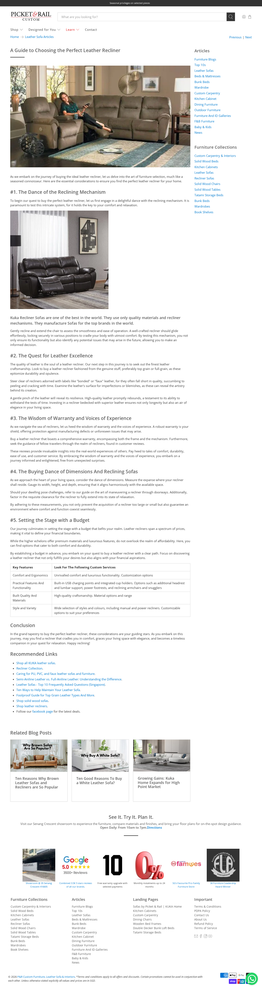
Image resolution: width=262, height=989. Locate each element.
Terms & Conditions (207, 906)
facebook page (42, 711)
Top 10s (200, 65)
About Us (200, 919)
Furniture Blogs (205, 59)
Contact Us (201, 915)
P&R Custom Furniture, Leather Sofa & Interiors (46, 977)
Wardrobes (202, 206)
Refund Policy (203, 924)
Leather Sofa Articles (39, 37)
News (198, 132)
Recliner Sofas (204, 178)
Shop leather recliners (31, 706)
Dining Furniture (206, 104)
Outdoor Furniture (207, 110)
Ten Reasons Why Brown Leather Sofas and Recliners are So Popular (37, 782)
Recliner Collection (29, 668)
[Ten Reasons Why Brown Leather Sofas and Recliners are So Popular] (38, 756)
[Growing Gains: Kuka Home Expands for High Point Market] (161, 755)
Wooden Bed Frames (147, 924)
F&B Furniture (204, 121)
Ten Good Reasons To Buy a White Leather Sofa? (99, 780)
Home (14, 37)
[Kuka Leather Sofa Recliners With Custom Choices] (59, 308)
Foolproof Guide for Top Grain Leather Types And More (55, 695)
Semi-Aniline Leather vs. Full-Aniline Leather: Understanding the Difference (68, 679)
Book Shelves (203, 212)
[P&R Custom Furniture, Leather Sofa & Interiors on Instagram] (205, 937)
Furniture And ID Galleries (212, 116)
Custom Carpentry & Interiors (215, 156)
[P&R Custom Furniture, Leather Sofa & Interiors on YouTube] (210, 937)
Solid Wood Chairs (207, 184)
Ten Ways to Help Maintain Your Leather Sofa (48, 690)
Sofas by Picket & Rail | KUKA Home (157, 906)
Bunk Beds (202, 82)
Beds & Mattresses (207, 76)
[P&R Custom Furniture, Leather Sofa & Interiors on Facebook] (201, 937)
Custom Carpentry (207, 93)
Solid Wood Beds (206, 161)
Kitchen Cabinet (205, 99)
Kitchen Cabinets (206, 167)
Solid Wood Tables (207, 189)
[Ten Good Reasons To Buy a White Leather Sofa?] (100, 756)
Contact (91, 29)
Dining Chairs (142, 919)
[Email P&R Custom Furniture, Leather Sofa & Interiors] (196, 937)
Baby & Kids (202, 127)
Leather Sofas (203, 70)
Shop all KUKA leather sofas (35, 663)
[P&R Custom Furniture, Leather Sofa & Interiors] (30, 17)
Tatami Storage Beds (208, 195)
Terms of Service (205, 928)
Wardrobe (201, 87)
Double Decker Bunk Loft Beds (153, 928)
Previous (235, 37)
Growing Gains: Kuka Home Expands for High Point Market (159, 782)
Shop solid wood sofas (32, 701)
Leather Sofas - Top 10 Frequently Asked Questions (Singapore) (60, 684)
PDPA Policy (202, 911)
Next (248, 37)
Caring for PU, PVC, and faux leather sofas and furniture (55, 674)
